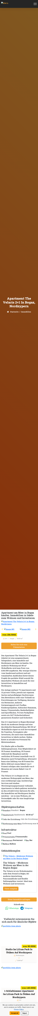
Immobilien (26, 312)
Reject (24, 1013)
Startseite (14, 312)
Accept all (14, 1013)
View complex (10, 889)
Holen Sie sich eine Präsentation (19, 645)
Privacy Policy (19, 1009)
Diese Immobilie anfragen (19, 899)
